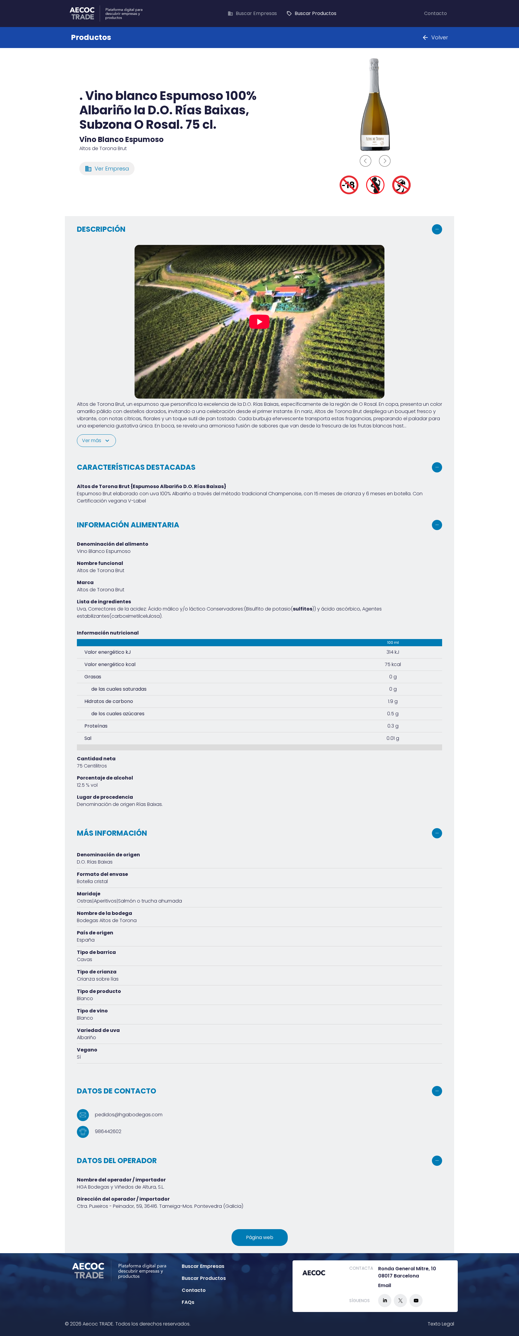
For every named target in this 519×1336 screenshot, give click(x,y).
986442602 (107, 1131)
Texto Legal (441, 1323)
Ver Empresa (107, 168)
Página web (259, 1237)
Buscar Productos (311, 13)
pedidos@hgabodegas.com (128, 1114)
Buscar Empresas (252, 13)
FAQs (188, 1302)
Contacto (435, 13)
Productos (91, 37)
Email (384, 1285)
